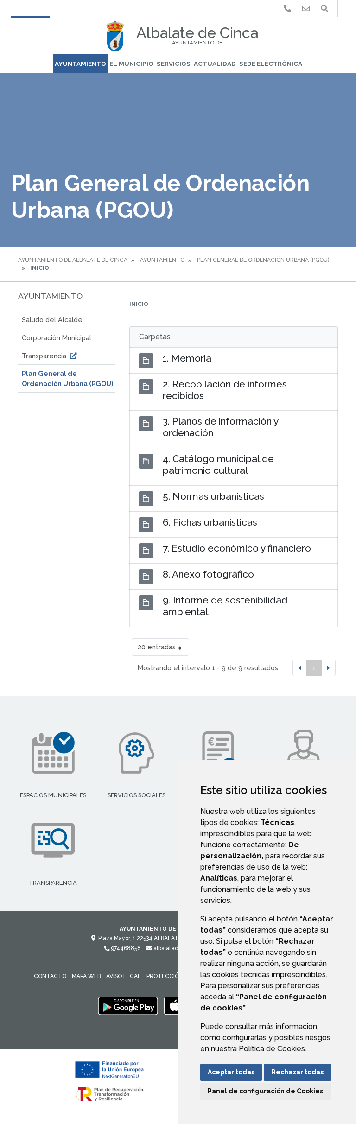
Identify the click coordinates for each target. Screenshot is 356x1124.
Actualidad (215, 63)
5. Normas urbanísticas (213, 496)
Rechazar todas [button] (297, 1072)
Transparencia (45, 356)
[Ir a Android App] (128, 1005)
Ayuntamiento (80, 63)
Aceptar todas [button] (231, 1072)
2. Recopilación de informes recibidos (225, 389)
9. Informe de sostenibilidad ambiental (225, 605)
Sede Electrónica (270, 63)
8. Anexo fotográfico (208, 574)
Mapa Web (86, 976)
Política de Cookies (272, 1048)
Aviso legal (123, 976)
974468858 (125, 948)
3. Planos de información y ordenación (220, 426)
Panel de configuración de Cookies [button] (265, 1091)
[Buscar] (324, 8)
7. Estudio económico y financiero (237, 548)
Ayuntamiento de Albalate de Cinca (72, 260)
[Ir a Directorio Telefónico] (287, 8)
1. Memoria (187, 358)
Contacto (50, 976)
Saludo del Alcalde (52, 320)
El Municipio (131, 63)
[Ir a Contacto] (306, 8)
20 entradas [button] (157, 647)
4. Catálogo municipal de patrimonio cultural (218, 464)
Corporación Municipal (56, 338)
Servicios (174, 63)
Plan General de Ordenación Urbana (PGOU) (263, 260)
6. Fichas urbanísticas (210, 522)
